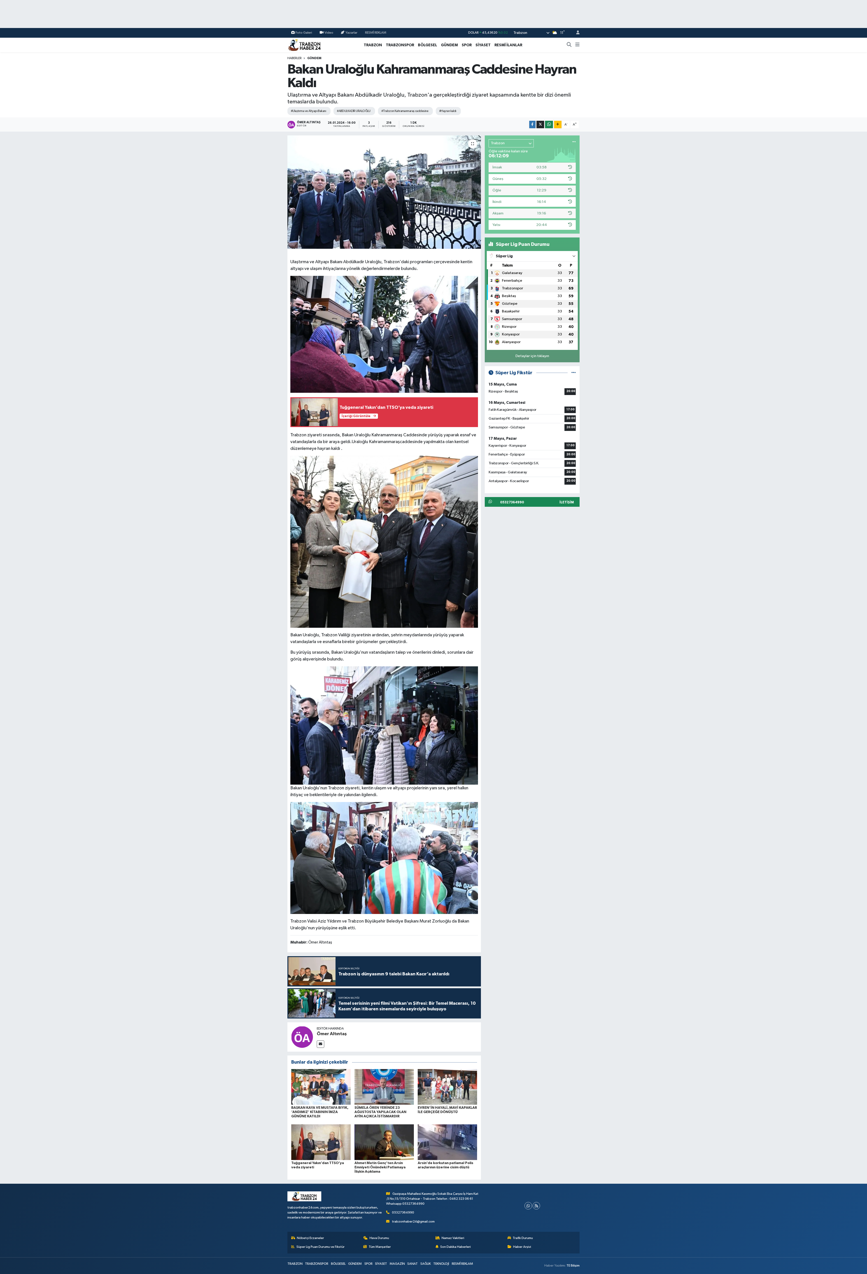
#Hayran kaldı (447, 111)
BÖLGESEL (427, 45)
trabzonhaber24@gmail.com (413, 1221)
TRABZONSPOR (400, 45)
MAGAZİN (397, 1263)
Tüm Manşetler (380, 1246)
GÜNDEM (449, 45)
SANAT (412, 1263)
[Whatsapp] (528, 1205)
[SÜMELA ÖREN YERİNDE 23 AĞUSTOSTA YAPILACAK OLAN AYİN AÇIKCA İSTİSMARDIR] (384, 1087)
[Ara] (569, 45)
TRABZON (373, 45)
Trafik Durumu (523, 1238)
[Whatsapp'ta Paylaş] (549, 124)
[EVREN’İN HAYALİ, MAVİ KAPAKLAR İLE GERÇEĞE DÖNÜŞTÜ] (447, 1087)
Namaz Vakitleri (453, 1238)
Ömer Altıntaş (332, 1034)
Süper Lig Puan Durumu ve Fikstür (320, 1246)
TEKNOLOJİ (441, 1263)
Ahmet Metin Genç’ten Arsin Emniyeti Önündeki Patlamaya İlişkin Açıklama (380, 1167)
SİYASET (483, 45)
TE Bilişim (573, 1265)
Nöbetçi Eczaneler (310, 1238)
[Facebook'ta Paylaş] (532, 124)
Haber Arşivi (522, 1246)
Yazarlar (351, 32)
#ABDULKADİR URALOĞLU (354, 111)
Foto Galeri (304, 32)
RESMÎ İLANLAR (508, 45)
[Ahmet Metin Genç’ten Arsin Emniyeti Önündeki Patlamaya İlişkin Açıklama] (384, 1142)
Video (328, 32)
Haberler (294, 58)
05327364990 (403, 1212)
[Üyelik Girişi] (576, 33)
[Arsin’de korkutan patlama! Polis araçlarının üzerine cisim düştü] (447, 1142)
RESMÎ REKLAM (375, 32)
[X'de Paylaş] (540, 124)
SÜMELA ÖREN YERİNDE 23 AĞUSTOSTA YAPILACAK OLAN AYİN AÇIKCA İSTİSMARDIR (380, 1112)
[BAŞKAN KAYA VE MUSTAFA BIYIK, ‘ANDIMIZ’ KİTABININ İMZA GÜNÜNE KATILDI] (321, 1087)
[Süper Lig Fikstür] (573, 373)
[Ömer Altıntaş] (302, 1037)
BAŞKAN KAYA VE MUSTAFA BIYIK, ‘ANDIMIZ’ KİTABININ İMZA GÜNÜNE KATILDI (319, 1112)
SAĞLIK (425, 1263)
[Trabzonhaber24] (304, 45)
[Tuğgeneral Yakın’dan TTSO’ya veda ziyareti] (321, 1142)
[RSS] (536, 1205)
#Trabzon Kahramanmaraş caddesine (404, 111)
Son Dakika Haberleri (455, 1246)
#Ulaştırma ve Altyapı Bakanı (308, 111)
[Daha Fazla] (558, 124)
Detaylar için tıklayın (532, 356)
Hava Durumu (379, 1238)
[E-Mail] (320, 1044)
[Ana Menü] (577, 45)
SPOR (467, 45)
